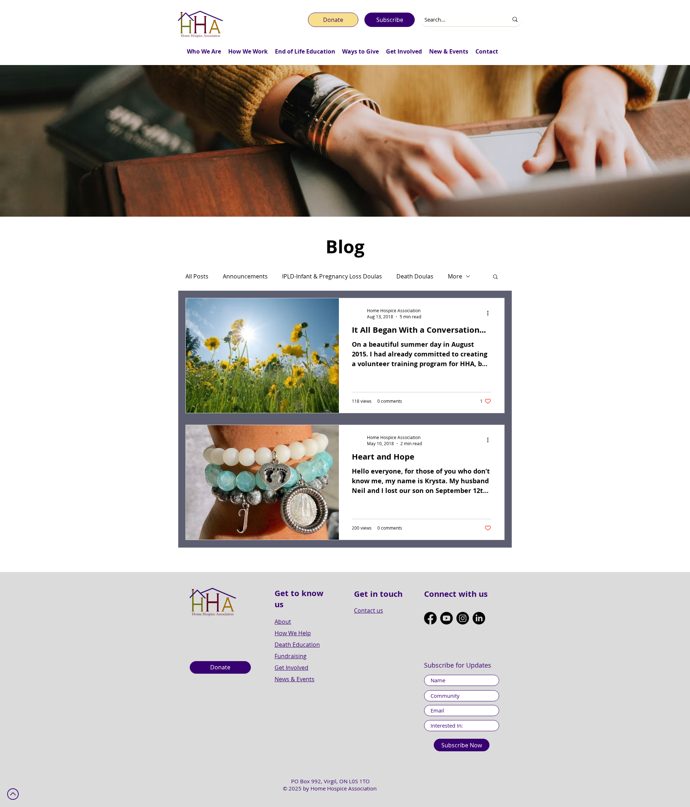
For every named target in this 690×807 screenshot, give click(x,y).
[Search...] (515, 19)
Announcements (245, 276)
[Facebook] (430, 618)
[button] (204, 51)
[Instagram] (462, 618)
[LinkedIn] (479, 618)
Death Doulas (414, 276)
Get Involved (291, 668)
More (455, 276)
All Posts (196, 276)
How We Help (293, 633)
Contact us (368, 610)
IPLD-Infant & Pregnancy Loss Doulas (332, 276)
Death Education (297, 645)
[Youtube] (446, 618)
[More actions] (490, 313)
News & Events (294, 679)
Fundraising (291, 656)
